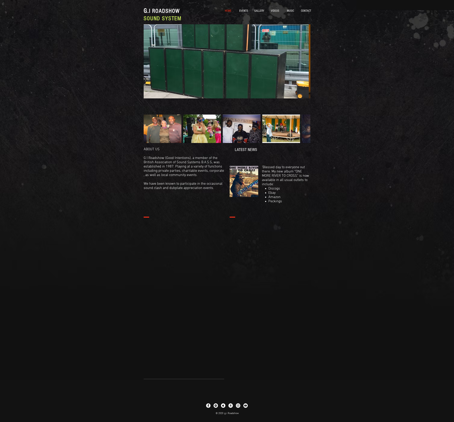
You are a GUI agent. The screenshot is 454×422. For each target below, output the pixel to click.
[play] (303, 95)
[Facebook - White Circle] (208, 405)
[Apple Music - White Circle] (223, 405)
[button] (227, 61)
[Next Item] (304, 128)
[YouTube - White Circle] (245, 405)
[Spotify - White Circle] (216, 405)
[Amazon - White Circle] (230, 405)
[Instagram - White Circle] (238, 405)
